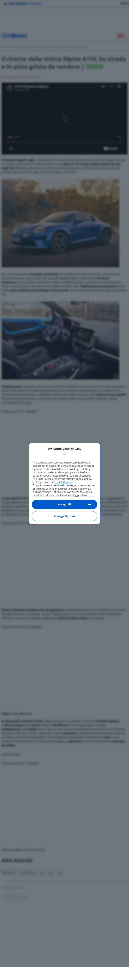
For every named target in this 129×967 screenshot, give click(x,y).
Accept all (64, 504)
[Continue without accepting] (64, 454)
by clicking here (65, 482)
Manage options (64, 516)
